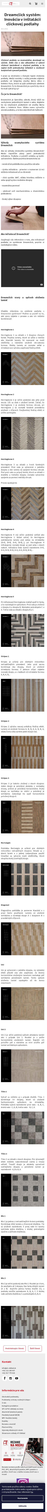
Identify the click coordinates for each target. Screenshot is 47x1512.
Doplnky (5, 1421)
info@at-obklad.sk (9, 1368)
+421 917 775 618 (8, 1373)
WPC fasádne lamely (9, 1418)
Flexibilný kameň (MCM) (11, 1415)
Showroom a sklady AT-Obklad (13, 1433)
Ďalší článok (35, 1348)
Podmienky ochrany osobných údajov (16, 1400)
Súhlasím (23, 1506)
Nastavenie (23, 1498)
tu (32, 1492)
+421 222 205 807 (8, 1370)
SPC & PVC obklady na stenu (12, 1409)
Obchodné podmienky (10, 1397)
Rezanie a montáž (9, 1424)
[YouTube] (16, 1378)
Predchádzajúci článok (14, 1348)
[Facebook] (4, 1378)
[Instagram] (10, 1378)
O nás (4, 1403)
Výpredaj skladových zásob (12, 1430)
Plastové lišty (7, 1427)
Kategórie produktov (10, 1406)
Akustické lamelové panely (12, 1412)
